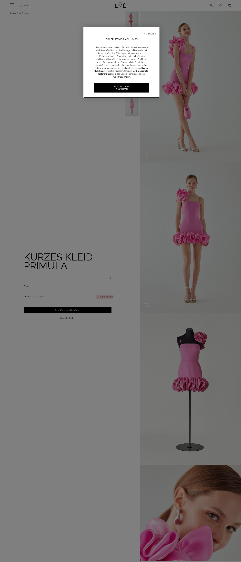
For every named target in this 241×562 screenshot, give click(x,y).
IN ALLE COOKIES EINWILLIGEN (121, 88)
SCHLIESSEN (150, 34)
